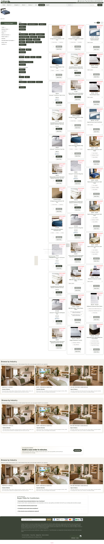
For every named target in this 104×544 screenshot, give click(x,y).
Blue (28, 49)
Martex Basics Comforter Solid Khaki (94, 150)
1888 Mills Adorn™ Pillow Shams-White (75, 309)
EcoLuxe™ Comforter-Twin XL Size (57, 95)
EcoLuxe (33, 36)
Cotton (39, 81)
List (102, 22)
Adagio (22, 42)
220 (33, 57)
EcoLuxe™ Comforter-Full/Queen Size (57, 258)
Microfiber (31, 81)
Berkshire (23, 24)
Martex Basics (23, 34)
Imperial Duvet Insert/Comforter (94, 122)
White (22, 49)
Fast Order (41, 5)
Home (4, 5)
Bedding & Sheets (5, 29)
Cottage (32, 34)
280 (27, 77)
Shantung (22, 44)
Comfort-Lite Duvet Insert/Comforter (94, 39)
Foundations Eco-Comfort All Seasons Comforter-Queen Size (76, 67)
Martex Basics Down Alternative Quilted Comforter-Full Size (57, 342)
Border (22, 69)
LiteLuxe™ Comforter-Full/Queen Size (57, 313)
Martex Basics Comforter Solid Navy (94, 182)
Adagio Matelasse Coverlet (76, 340)
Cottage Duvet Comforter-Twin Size (57, 39)
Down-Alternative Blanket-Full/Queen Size (57, 230)
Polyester (23, 81)
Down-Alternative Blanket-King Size (76, 146)
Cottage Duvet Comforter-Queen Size (75, 39)
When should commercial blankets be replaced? (28, 511)
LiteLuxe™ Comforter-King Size (76, 227)
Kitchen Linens (4, 42)
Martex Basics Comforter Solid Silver (94, 215)
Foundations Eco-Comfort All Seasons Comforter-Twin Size (57, 123)
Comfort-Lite (30, 42)
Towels (3, 27)
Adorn (22, 39)
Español (47, 5)
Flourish (29, 39)
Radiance (36, 39)
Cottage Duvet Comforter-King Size (76, 118)
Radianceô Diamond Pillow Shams (94, 306)
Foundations (40, 34)
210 (27, 57)
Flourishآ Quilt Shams (95, 94)
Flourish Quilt (94, 67)
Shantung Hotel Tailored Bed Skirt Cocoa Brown (94, 338)
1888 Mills (42, 24)
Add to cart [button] (59, 180)
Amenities (3, 38)
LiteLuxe (41, 36)
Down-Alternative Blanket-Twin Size (57, 67)
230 (38, 57)
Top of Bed (4, 31)
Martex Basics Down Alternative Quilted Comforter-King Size (75, 256)
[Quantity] (54, 47)
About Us (9, 5)
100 (21, 77)
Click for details (62, 25)
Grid (98, 22)
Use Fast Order (77, 450)
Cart (36, 5)
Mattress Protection (5, 34)
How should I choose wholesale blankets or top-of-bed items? (31, 501)
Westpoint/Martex (33, 24)
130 (21, 57)
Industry (30, 5)
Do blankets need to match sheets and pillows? (28, 508)
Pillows (3, 32)
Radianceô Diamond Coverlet (94, 278)
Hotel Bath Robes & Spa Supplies (8, 40)
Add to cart (59, 46)
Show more (22, 29)
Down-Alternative (24, 36)
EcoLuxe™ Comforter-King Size (76, 173)
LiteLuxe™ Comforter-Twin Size (57, 149)
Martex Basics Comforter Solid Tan (94, 247)
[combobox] (93, 5)
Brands (23, 5)
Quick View (59, 49)
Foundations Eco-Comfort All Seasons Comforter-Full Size (57, 287)
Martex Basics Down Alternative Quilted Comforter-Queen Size (75, 94)
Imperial (38, 42)
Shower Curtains (5, 36)
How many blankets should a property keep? (27, 505)
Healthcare (4, 44)
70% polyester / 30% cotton (26, 62)
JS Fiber (22, 26)
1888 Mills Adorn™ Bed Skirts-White (76, 280)
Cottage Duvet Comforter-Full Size (57, 201)
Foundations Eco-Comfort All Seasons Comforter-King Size (75, 202)
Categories (16, 5)
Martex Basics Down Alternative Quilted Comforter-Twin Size (57, 177)
